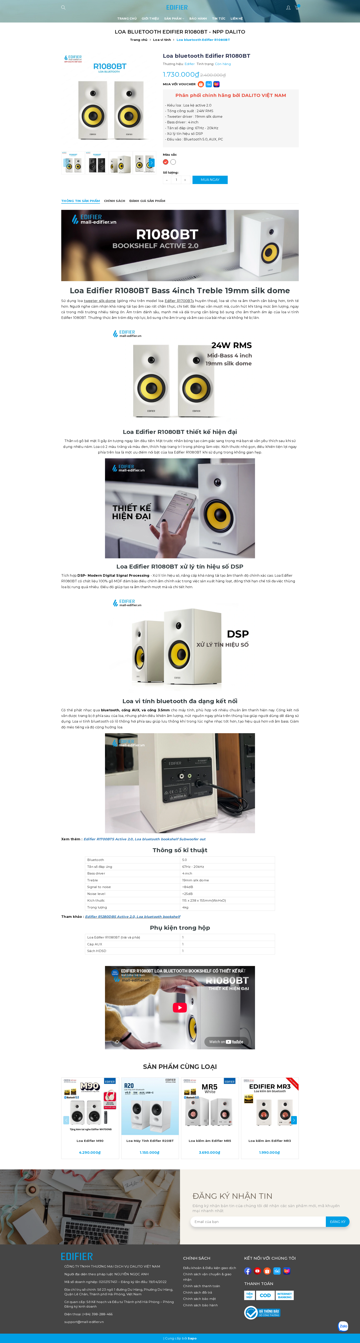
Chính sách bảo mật (199, 1299)
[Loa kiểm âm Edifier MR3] (270, 1106)
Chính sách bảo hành (200, 1305)
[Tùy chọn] (117, 1091)
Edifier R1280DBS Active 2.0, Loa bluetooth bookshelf (132, 917)
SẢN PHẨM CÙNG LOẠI (180, 1067)
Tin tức (219, 18)
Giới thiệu (150, 18)
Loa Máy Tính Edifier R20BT (150, 1141)
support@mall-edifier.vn (84, 1322)
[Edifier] (177, 6)
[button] (152, 162)
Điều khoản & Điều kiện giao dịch (209, 1268)
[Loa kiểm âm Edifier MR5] (210, 1106)
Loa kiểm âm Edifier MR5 (210, 1141)
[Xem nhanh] (117, 1083)
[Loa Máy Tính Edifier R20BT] (150, 1106)
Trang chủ (127, 18)
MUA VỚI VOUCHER (179, 84)
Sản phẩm (173, 18)
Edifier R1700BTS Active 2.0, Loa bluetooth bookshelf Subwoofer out (145, 839)
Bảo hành (198, 18)
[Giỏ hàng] (297, 7)
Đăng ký (337, 1222)
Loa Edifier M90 (90, 1141)
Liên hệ (237, 18)
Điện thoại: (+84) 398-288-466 (88, 1314)
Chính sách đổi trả (197, 1292)
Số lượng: (171, 172)
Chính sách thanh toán (201, 1286)
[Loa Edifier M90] (90, 1106)
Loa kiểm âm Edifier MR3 (270, 1141)
